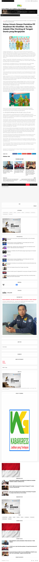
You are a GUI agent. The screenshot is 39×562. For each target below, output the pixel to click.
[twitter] (28, 1)
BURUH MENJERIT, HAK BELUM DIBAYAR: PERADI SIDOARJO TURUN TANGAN (8, 172)
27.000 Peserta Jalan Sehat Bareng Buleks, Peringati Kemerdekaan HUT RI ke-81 (19, 172)
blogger (27, 184)
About (3, 362)
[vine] (32, 1)
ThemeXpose (7, 560)
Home (4, 20)
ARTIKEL (11, 212)
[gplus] (33, 560)
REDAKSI (10, 214)
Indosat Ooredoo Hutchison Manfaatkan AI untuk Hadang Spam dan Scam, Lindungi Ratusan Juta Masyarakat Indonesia (20, 243)
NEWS (7, 20)
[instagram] (31, 1)
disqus (31, 184)
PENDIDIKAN (5, 214)
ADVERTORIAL (5, 212)
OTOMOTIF (33, 212)
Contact (4, 363)
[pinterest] (35, 1)
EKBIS (15, 212)
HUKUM (19, 212)
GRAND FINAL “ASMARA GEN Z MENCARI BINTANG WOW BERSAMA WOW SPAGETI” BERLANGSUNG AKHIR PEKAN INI (21, 247)
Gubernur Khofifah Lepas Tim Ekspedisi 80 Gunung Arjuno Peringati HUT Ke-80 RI (21, 271)
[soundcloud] (36, 1)
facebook (35, 184)
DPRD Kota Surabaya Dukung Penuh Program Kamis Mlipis (17, 267)
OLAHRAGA (27, 212)
